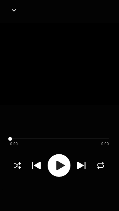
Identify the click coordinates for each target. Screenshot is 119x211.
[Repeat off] (100, 165)
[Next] (81, 165)
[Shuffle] (18, 165)
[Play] (59, 165)
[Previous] (36, 165)
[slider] (54, 139)
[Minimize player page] (14, 10)
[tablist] (59, 197)
